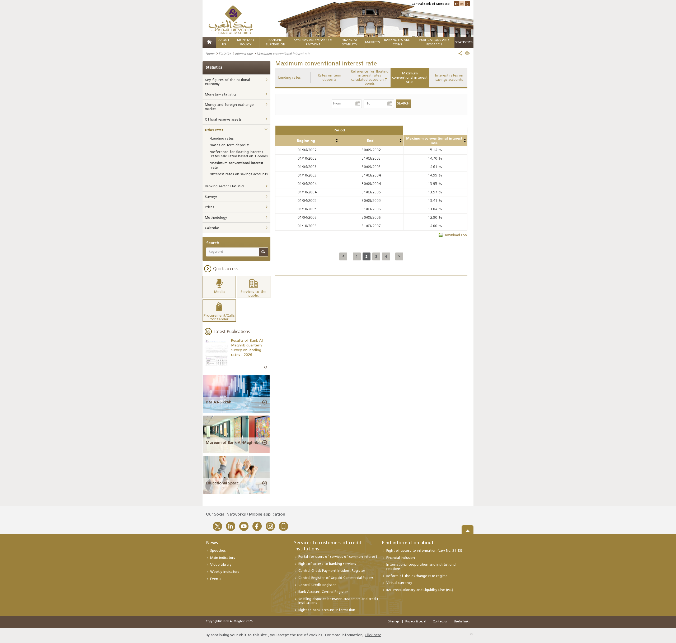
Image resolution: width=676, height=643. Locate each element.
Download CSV (455, 235)
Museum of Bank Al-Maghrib (232, 442)
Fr (456, 4)
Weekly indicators (224, 572)
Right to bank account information (326, 610)
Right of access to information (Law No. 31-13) (424, 550)
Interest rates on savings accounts (449, 78)
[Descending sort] (337, 141)
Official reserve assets (223, 119)
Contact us (440, 621)
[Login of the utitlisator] (337, 139)
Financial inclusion (400, 558)
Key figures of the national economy (227, 82)
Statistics (224, 53)
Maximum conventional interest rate (410, 77)
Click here (373, 635)
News (212, 543)
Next (266, 367)
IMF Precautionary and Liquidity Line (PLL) (419, 590)
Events (215, 579)
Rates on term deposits (329, 78)
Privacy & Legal (415, 621)
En (462, 4)
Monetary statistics (221, 94)
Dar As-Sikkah (218, 402)
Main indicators (222, 558)
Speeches (218, 550)
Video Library (221, 564)
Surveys (211, 197)
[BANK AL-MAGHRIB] (231, 19)
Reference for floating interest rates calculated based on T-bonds (369, 78)
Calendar (212, 228)
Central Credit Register (317, 585)
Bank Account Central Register (323, 592)
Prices (209, 207)
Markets (372, 42)
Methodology (216, 218)
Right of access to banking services (327, 564)
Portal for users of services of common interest (337, 557)
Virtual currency (399, 583)
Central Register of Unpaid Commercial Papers (336, 578)
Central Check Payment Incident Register (331, 571)
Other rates (214, 130)
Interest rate (244, 53)
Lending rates (289, 77)
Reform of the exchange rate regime (417, 576)
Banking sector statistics (225, 186)
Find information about (408, 543)
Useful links (462, 621)
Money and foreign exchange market (229, 107)
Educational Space (222, 483)
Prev (265, 367)
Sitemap (393, 621)
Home (209, 53)
